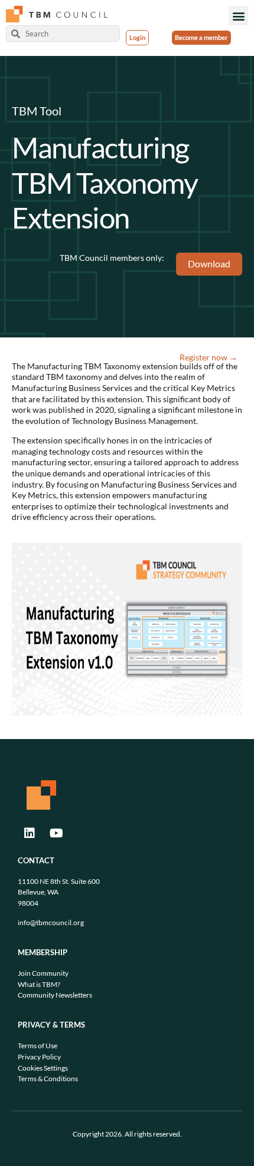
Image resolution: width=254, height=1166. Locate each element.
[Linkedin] (29, 833)
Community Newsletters (55, 995)
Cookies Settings (43, 1068)
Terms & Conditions (48, 1078)
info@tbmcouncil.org (51, 922)
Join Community (43, 973)
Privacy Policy (39, 1057)
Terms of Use (37, 1045)
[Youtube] (56, 833)
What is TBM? (39, 984)
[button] (238, 15)
